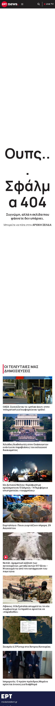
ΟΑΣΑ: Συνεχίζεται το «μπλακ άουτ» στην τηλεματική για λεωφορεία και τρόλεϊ (26, 408)
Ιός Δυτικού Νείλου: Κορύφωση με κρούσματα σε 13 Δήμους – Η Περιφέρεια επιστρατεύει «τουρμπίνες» (25, 487)
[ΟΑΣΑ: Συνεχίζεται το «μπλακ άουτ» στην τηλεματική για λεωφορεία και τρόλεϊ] (27, 390)
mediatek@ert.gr (9, 702)
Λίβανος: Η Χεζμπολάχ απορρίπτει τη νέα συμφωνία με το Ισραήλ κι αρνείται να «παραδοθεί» (26, 609)
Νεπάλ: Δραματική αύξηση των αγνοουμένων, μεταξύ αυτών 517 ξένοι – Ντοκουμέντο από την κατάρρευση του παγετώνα (25, 567)
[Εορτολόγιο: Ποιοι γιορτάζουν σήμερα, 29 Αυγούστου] (27, 508)
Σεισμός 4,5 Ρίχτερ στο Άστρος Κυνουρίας (26, 646)
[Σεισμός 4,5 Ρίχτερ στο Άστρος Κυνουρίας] (27, 630)
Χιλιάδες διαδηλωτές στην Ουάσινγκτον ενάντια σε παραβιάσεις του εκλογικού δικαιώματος (25, 447)
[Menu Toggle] (22, 4)
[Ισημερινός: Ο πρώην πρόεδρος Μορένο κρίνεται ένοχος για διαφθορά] (27, 665)
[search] (39, 4)
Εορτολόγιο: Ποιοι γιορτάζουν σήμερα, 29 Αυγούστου (27, 527)
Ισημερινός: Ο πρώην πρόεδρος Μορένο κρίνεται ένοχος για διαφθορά (25, 683)
